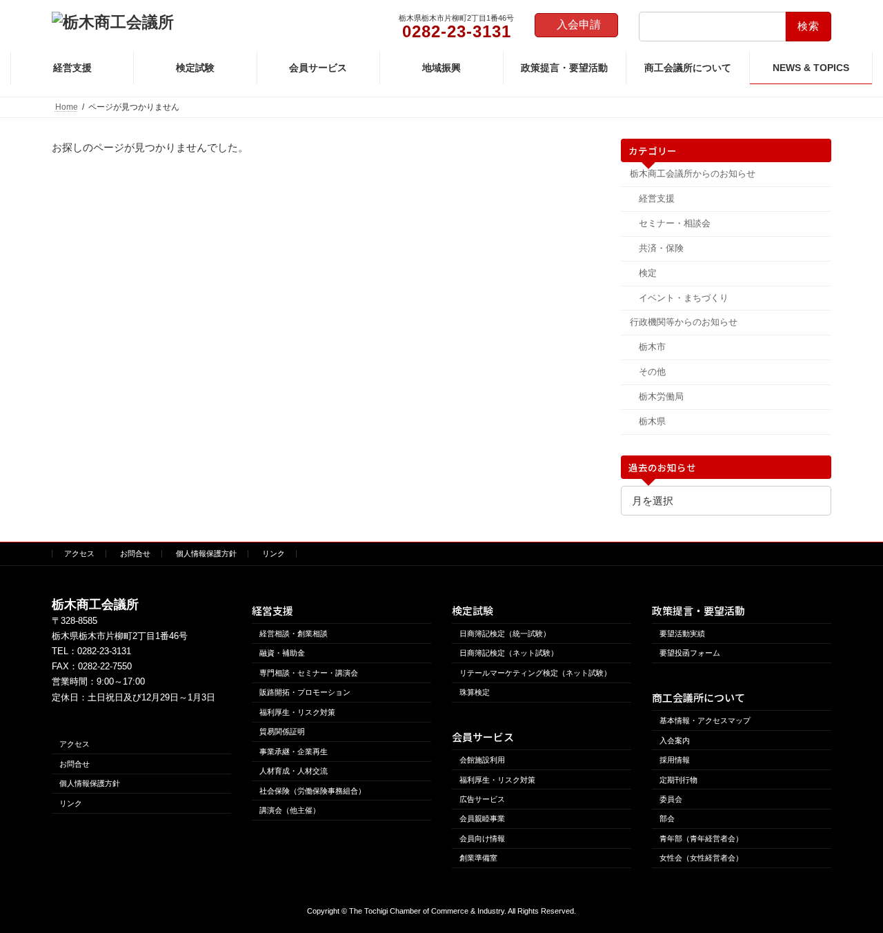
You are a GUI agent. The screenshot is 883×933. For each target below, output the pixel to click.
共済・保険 (660, 248)
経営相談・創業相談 (293, 633)
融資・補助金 (282, 653)
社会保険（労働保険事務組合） (312, 790)
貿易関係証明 (282, 731)
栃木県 (651, 421)
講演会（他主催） (289, 810)
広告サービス (482, 799)
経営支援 (656, 198)
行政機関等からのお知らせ (683, 322)
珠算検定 (474, 692)
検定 (647, 273)
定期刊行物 (678, 779)
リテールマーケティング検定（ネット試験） (535, 673)
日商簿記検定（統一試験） (504, 633)
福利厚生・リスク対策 (297, 711)
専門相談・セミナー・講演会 (308, 673)
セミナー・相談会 (674, 223)
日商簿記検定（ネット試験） (508, 653)
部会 (667, 818)
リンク (273, 553)
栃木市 (651, 347)
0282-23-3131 (104, 651)
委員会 (670, 799)
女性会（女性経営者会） (701, 858)
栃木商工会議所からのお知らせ (692, 173)
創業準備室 (478, 858)
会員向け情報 (482, 838)
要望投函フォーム (689, 653)
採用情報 (674, 760)
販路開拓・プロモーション (304, 692)
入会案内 (674, 740)
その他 (651, 371)
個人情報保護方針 (206, 553)
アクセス (79, 553)
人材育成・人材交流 (293, 771)
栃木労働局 (660, 396)
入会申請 (579, 24)
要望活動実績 (682, 633)
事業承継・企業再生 (293, 751)
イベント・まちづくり (683, 298)
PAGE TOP (848, 891)
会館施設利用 (482, 760)
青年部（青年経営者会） (701, 838)
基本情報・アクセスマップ (705, 720)
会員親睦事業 (482, 818)
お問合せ (135, 553)
